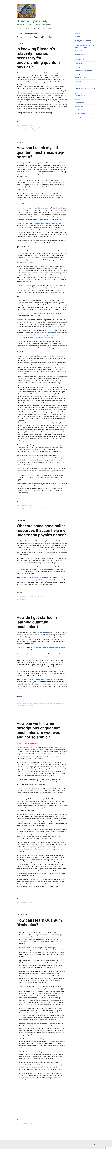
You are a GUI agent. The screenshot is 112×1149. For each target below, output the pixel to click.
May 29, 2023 (20, 43)
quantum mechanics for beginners (55, 703)
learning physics (22, 599)
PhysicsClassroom (41, 223)
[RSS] (94, 1144)
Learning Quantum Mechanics (26, 125)
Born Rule (77, 36)
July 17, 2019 (20, 142)
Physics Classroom (25, 541)
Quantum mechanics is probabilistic (85, 88)
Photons (77, 81)
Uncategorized (79, 106)
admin (20, 121)
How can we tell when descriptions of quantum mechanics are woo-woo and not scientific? (39, 730)
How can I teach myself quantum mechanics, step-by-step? (40, 152)
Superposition (79, 102)
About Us (36, 28)
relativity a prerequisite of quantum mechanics (42, 130)
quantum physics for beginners (25, 705)
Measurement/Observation (82, 70)
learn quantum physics (39, 703)
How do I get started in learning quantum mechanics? (37, 622)
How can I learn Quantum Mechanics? (39, 922)
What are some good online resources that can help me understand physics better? (41, 530)
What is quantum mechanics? (83, 113)
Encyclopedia (27, 28)
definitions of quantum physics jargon (37, 679)
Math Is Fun (50, 337)
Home (19, 28)
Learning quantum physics (42, 508)
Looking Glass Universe (45, 632)
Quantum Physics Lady (32, 21)
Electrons (77, 51)
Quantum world (79, 99)
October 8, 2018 (21, 718)
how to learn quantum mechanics (53, 128)
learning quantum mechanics (26, 508)
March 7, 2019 (21, 612)
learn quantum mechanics (25, 703)
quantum (77, 85)
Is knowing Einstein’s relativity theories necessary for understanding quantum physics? (38, 58)
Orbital (77, 74)
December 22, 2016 (22, 914)
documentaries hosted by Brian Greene (49, 648)
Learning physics (22, 596)
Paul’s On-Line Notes (36, 337)
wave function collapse (81, 110)
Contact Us (50, 28)
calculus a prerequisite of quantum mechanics (30, 128)
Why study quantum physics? (83, 117)
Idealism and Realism (80, 54)
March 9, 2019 (21, 520)
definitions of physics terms (33, 577)
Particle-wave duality (81, 77)
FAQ (43, 28)
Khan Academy (56, 223)
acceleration (52, 580)
